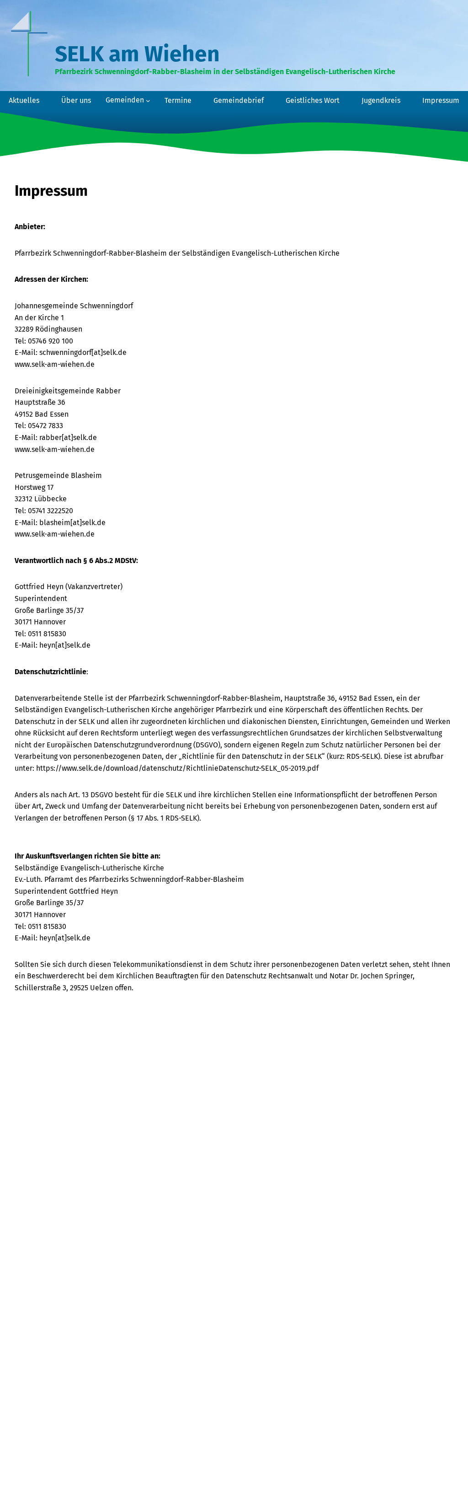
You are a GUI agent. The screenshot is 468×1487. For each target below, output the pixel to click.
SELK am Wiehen (137, 54)
